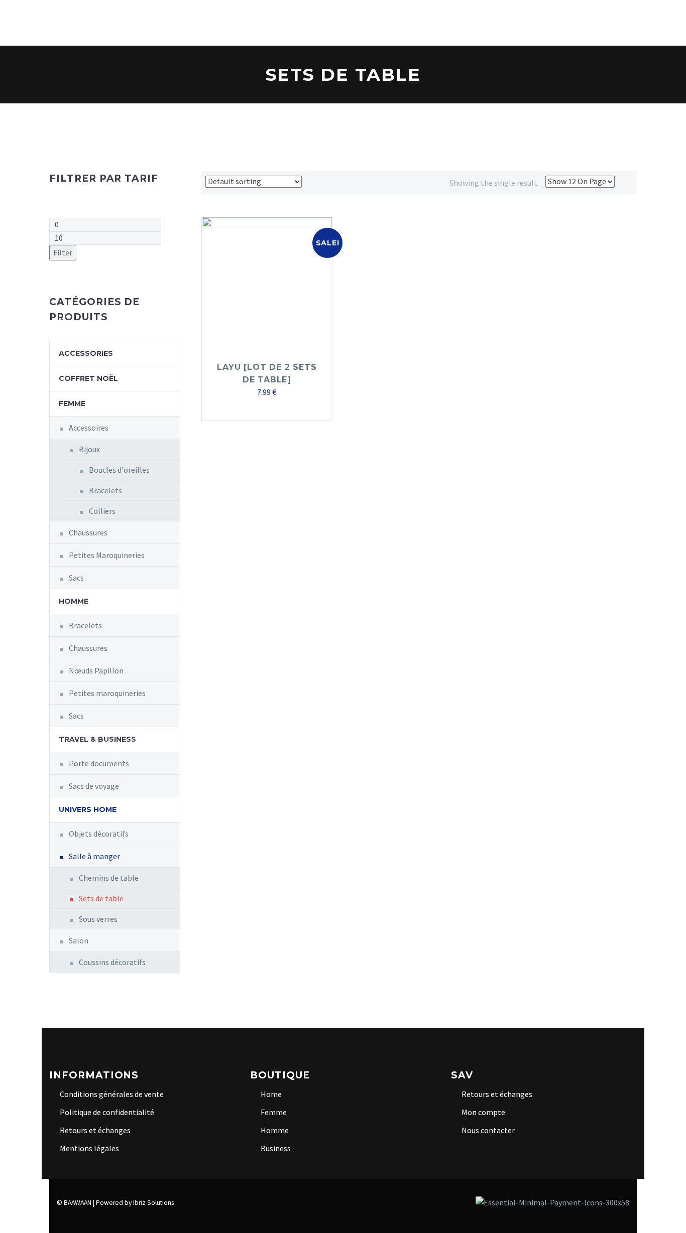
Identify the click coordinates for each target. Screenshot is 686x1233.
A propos (129, 22)
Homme (399, 22)
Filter (62, 252)
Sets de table (101, 898)
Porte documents (99, 763)
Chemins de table (109, 878)
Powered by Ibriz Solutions (135, 1202)
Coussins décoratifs (112, 962)
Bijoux (89, 449)
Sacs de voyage (94, 786)
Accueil (74, 22)
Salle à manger (94, 856)
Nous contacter (488, 1130)
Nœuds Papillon (96, 670)
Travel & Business (97, 739)
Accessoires (88, 428)
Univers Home (88, 809)
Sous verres (98, 919)
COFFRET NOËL (88, 378)
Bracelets (105, 490)
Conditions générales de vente (112, 1094)
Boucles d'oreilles (119, 470)
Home (178, 22)
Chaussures (88, 532)
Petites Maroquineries (107, 555)
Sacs (76, 578)
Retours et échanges (95, 1130)
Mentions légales (89, 1148)
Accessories (86, 353)
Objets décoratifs (99, 834)
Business (451, 22)
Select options (262, 406)
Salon (78, 940)
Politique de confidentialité (107, 1112)
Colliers (102, 511)
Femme (353, 22)
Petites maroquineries (107, 693)
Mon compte (483, 1112)
